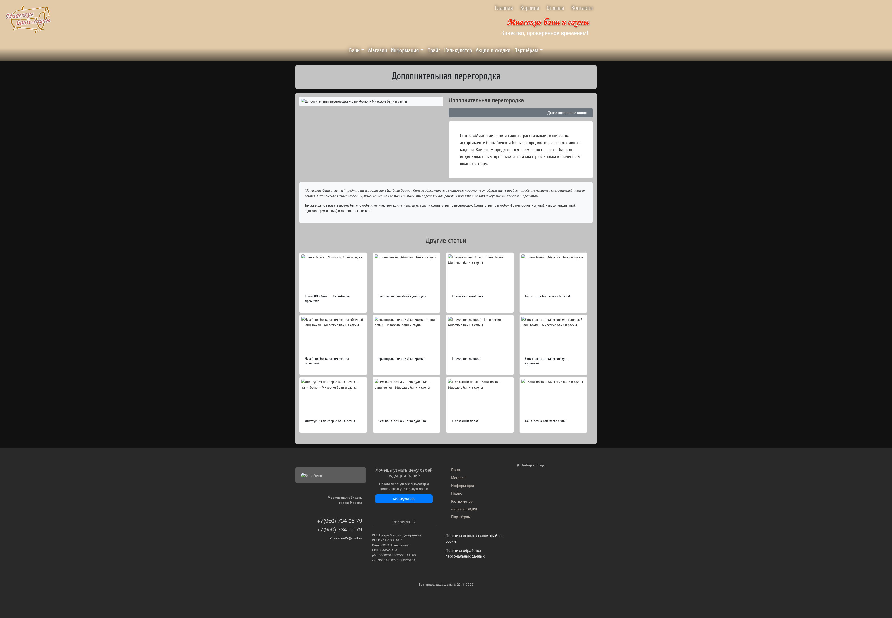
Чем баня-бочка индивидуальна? (402, 421)
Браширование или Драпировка (401, 359)
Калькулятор (458, 50)
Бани (354, 50)
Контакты (582, 8)
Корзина (529, 8)
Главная (504, 8)
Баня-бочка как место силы (545, 421)
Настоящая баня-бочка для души (402, 296)
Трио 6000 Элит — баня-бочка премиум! (327, 298)
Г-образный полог (465, 421)
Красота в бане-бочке (467, 296)
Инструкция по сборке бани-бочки (330, 421)
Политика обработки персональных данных (465, 553)
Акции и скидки (493, 50)
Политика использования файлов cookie (475, 538)
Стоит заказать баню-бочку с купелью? (546, 361)
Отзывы (555, 8)
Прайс (433, 50)
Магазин (377, 50)
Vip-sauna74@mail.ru (346, 538)
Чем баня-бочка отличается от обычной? (327, 361)
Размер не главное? (466, 359)
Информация (405, 50)
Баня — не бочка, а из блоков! (547, 296)
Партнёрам (526, 50)
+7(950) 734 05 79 (339, 520)
